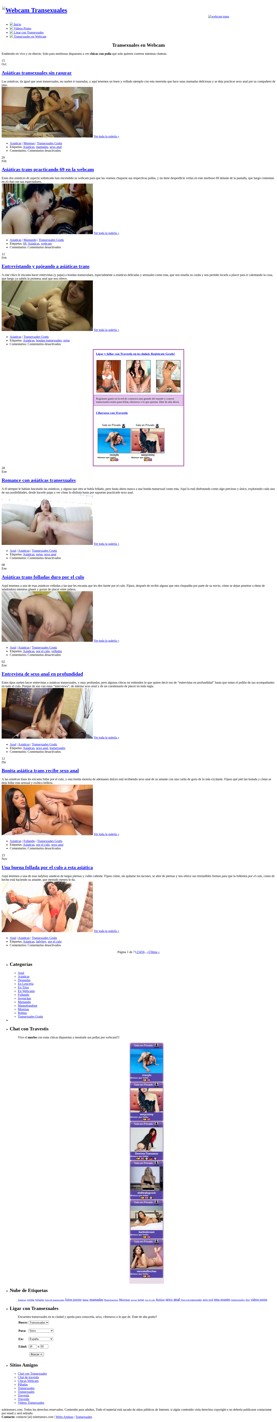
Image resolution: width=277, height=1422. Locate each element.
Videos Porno (22, 28)
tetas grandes (222, 1299)
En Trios (23, 987)
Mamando (30, 240)
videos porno (259, 1299)
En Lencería (25, 983)
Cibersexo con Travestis (112, 412)
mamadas (42, 147)
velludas (56, 651)
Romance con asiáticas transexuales (39, 480)
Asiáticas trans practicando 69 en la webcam (48, 169)
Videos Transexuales (31, 1402)
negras (134, 1300)
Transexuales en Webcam (29, 36)
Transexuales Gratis (49, 143)
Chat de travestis (28, 1377)
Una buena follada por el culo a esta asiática (47, 867)
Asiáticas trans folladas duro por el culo (43, 577)
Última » (154, 952)
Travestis (23, 1395)
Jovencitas (24, 998)
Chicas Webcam (28, 1381)
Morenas (29, 143)
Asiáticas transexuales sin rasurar (37, 72)
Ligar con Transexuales (28, 32)
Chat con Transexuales (32, 1373)
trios (248, 1299)
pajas (66, 340)
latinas (86, 1299)
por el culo (43, 651)
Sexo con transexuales (191, 1299)
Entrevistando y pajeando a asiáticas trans (45, 266)
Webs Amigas (64, 1417)
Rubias (22, 1013)
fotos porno (73, 1299)
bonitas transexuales (49, 340)
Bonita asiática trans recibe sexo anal (40, 770)
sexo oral (208, 1299)
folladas (39, 1299)
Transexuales (26, 1388)
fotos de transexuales (54, 1300)
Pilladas (23, 1384)
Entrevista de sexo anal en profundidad (42, 674)
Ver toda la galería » (106, 136)
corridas (30, 1299)
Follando (29, 841)
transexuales (57, 748)
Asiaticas (15, 143)
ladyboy (41, 941)
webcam (46, 243)
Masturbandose (27, 1005)
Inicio (17, 24)
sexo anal (56, 147)
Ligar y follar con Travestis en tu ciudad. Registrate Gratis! (135, 353)
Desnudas (24, 980)
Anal (13, 550)
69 (24, 243)
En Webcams (26, 991)
